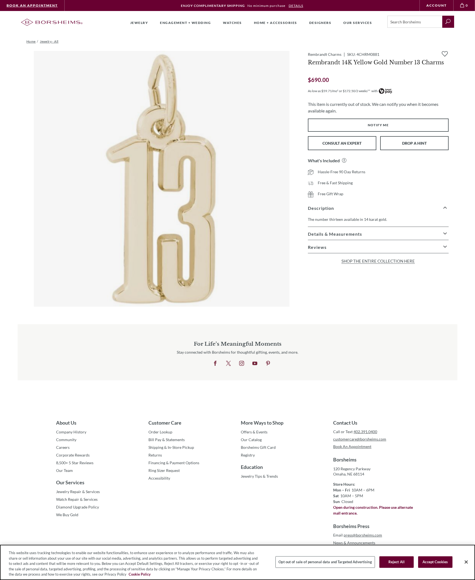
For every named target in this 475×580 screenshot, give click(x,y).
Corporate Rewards (73, 455)
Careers (63, 447)
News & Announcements (354, 542)
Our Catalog (251, 439)
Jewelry (139, 23)
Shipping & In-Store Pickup (171, 447)
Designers (320, 23)
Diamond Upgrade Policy (77, 507)
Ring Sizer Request (164, 470)
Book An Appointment (32, 5)
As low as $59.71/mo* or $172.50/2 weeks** (339, 91)
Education (252, 467)
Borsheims (345, 460)
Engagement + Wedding (185, 23)
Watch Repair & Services (77, 499)
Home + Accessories (275, 23)
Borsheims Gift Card (258, 447)
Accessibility (159, 478)
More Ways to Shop (262, 423)
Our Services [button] (357, 23)
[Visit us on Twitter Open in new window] (228, 364)
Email (357, 535)
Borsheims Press (351, 526)
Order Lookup (160, 432)
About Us (66, 423)
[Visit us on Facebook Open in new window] (215, 364)
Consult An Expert (341, 143)
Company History (71, 432)
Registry (248, 455)
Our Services (70, 482)
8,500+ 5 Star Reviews (74, 462)
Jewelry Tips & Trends (259, 476)
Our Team (64, 470)
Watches (232, 23)
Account (436, 5)
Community (66, 439)
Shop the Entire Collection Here (378, 261)
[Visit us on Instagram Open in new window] (241, 364)
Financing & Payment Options (173, 462)
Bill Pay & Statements (166, 439)
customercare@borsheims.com (359, 439)
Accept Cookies (435, 562)
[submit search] (448, 22)
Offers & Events (254, 432)
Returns (155, 455)
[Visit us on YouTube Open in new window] (254, 364)
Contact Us (345, 423)
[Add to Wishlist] (445, 54)
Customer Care (164, 423)
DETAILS (296, 6)
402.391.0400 (365, 431)
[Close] (466, 562)
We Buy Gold (67, 514)
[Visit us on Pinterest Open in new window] (268, 364)
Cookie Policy (140, 574)
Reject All (396, 562)
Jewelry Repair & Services (78, 491)
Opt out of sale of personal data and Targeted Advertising (325, 562)
